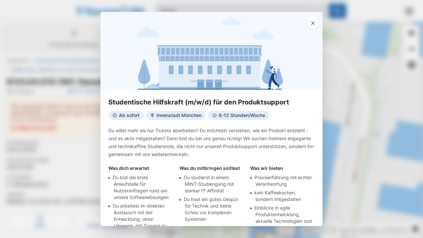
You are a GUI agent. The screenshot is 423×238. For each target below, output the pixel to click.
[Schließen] (313, 22)
